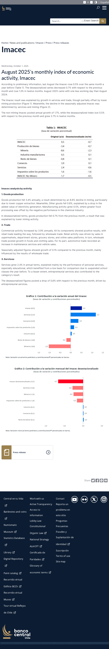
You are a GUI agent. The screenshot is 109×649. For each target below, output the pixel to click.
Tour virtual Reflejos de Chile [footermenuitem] (15, 609)
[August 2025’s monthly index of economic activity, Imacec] (106, 480)
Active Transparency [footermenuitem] (41, 504)
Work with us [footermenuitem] (37, 498)
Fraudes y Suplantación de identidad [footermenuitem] (65, 538)
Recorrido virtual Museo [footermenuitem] (13, 596)
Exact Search (91, 20)
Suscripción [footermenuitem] (62, 550)
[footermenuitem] (73, 498)
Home (4, 42)
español (104, 2)
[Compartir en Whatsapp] (101, 480)
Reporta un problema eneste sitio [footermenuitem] (63, 510)
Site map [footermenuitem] (61, 561)
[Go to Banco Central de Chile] (6, 13)
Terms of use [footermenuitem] (63, 556)
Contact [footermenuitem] (60, 498)
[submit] (102, 21)
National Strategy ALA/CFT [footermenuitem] (39, 543)
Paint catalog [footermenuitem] (11, 573)
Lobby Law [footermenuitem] (35, 520)
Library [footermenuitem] (7, 552)
